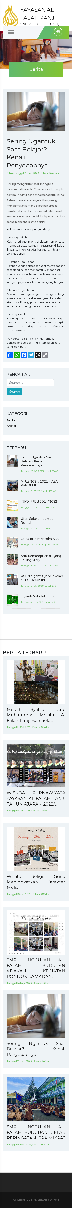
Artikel (11, 425)
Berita (11, 420)
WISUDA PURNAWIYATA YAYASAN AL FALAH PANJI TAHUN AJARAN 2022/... (36, 798)
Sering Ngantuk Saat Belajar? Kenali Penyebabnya (36, 1049)
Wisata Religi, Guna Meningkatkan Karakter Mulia (36, 882)
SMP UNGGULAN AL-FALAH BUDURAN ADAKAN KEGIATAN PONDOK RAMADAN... (36, 968)
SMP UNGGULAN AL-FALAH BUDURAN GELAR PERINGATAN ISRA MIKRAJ (36, 1132)
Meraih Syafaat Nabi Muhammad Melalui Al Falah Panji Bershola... (36, 715)
